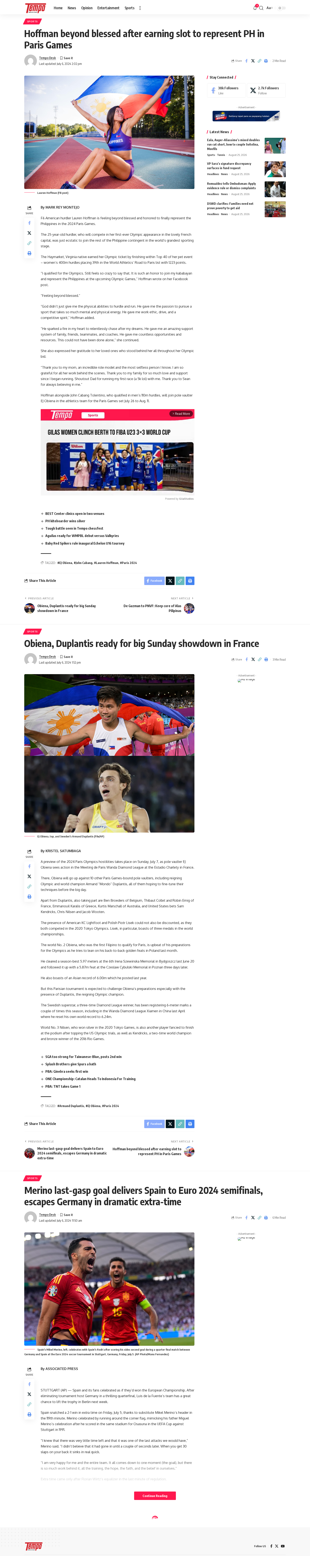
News (224, 174)
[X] (266, 90)
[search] (261, 8)
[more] (140, 8)
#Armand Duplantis (70, 1106)
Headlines (213, 174)
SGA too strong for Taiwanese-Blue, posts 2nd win (83, 1057)
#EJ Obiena (64, 563)
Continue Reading (155, 1496)
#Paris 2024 (128, 563)
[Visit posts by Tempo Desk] (30, 61)
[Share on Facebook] (246, 61)
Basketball (35, 1515)
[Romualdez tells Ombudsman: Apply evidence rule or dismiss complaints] (275, 189)
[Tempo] (35, 8)
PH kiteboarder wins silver (65, 521)
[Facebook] (226, 90)
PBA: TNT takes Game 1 (62, 1086)
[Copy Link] (259, 61)
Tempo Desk (47, 58)
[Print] (266, 61)
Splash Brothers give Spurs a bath (70, 1064)
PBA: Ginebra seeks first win (66, 1071)
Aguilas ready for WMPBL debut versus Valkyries (82, 536)
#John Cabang (83, 563)
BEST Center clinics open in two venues (74, 514)
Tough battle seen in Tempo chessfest (74, 528)
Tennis (221, 155)
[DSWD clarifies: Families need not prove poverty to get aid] (275, 209)
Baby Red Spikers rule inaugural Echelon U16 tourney (84, 543)
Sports (32, 21)
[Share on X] (253, 61)
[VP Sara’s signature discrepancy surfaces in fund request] (275, 169)
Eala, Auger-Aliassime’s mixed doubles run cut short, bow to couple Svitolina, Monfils (233, 144)
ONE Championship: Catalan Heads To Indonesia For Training (90, 1079)
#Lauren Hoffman (106, 563)
